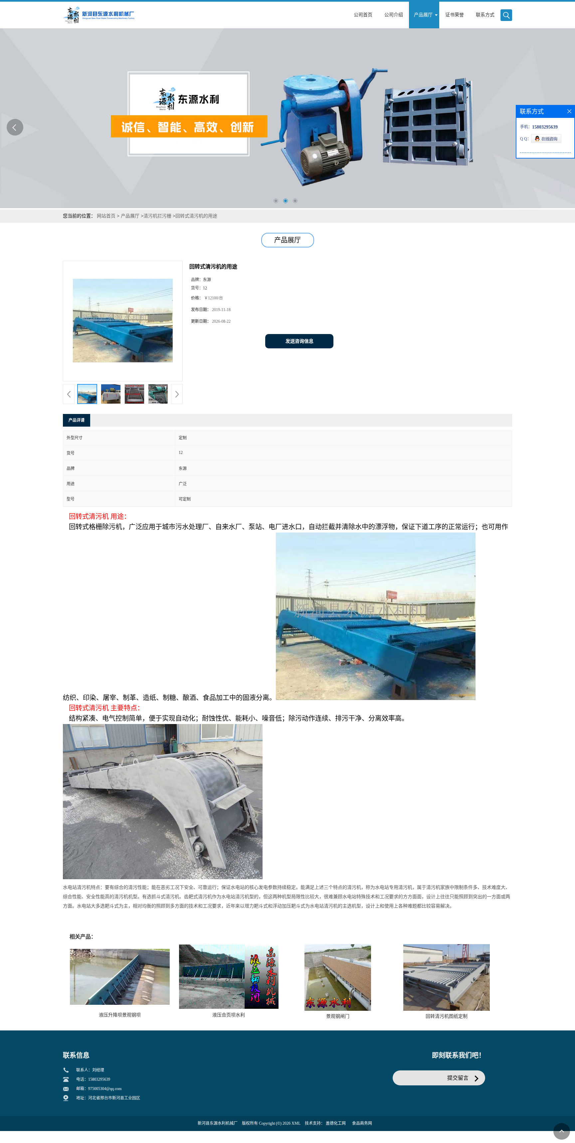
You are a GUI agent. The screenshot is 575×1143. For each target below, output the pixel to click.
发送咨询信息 (299, 341)
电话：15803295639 (93, 1079)
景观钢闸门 (337, 1016)
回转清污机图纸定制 (447, 1016)
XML (295, 1123)
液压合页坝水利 (228, 1014)
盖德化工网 (336, 1123)
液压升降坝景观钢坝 (120, 1014)
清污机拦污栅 (157, 215)
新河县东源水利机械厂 (218, 1123)
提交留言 (458, 1078)
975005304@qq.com (104, 1088)
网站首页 (106, 215)
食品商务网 (362, 1123)
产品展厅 (130, 215)
